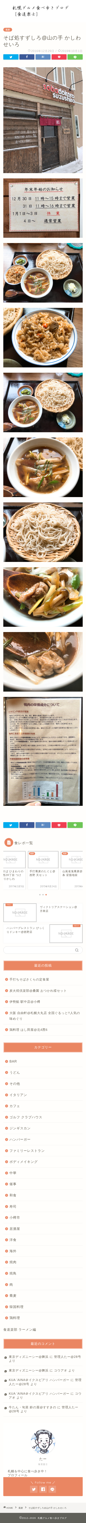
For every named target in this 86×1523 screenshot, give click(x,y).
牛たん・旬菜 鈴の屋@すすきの (32, 1407)
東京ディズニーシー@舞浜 (29, 1356)
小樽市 (14, 1217)
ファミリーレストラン (27, 1151)
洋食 (13, 1240)
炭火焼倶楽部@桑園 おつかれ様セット (38, 990)
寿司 (13, 1206)
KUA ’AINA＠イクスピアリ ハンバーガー (39, 1380)
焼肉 (13, 1262)
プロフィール (18, 1475)
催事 (13, 1184)
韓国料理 (16, 1307)
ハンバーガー (20, 1139)
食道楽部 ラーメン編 (19, 1329)
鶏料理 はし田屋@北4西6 (28, 1029)
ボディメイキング (23, 1162)
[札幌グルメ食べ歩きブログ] (43, 13)
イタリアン (18, 1095)
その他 (14, 1083)
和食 (13, 1195)
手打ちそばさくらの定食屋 (29, 979)
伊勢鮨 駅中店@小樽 (24, 1001)
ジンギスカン (20, 1128)
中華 (13, 1173)
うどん (14, 1072)
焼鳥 (13, 1273)
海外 (13, 1251)
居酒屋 (14, 1229)
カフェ (14, 1106)
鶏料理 (14, 1318)
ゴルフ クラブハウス (25, 1117)
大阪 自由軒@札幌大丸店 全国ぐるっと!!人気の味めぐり (44, 1015)
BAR (13, 1061)
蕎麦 (8, 29)
